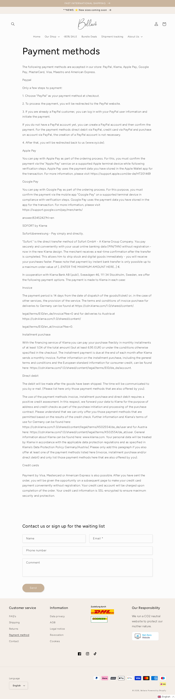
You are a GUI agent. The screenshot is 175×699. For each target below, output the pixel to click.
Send (33, 587)
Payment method (19, 634)
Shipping (14, 622)
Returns (13, 628)
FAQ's (12, 616)
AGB (52, 622)
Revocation (56, 634)
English (17, 685)
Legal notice (57, 628)
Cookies (55, 641)
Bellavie (143, 690)
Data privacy (57, 616)
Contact (14, 641)
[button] (13, 24)
